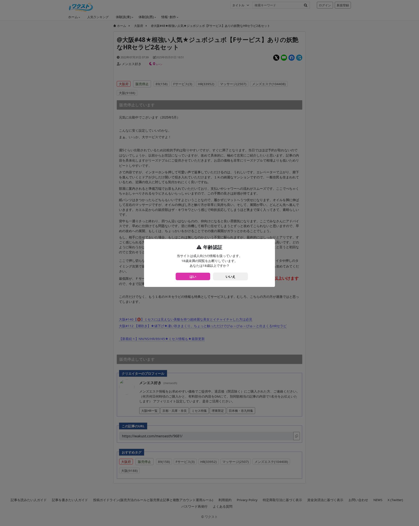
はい (193, 276)
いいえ (230, 276)
